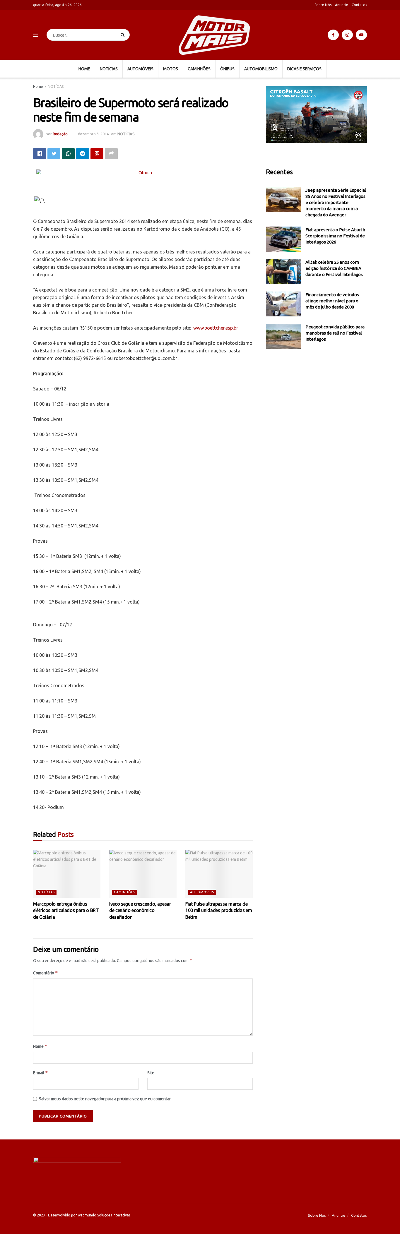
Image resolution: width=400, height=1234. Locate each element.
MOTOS (170, 68)
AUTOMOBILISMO (261, 68)
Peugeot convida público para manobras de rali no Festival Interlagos (335, 333)
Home (38, 86)
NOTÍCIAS (109, 68)
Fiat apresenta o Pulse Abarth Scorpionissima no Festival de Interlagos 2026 (335, 235)
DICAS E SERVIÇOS (304, 68)
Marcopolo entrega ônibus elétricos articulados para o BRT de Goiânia (66, 910)
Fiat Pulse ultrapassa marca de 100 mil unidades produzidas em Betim (218, 910)
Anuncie (341, 5)
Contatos (359, 5)
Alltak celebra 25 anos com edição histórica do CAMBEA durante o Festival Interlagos (334, 268)
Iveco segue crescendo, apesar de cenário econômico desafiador (140, 910)
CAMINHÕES (199, 68)
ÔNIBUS (227, 68)
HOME (84, 68)
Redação (60, 134)
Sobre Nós (322, 5)
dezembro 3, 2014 (93, 134)
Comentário (45, 973)
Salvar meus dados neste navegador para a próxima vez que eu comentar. (105, 1098)
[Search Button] (124, 35)
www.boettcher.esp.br (215, 327)
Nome (40, 1046)
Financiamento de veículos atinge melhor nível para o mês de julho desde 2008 (332, 300)
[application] (316, 114)
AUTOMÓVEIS (140, 68)
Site (150, 1072)
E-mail (40, 1072)
